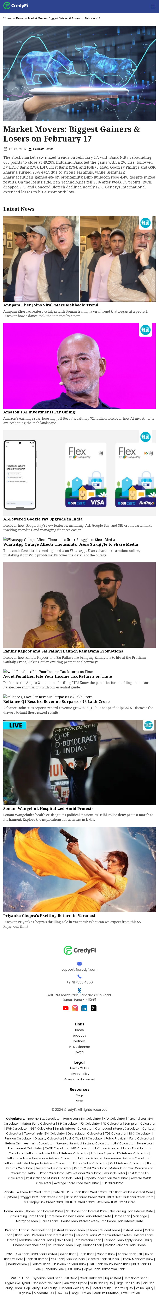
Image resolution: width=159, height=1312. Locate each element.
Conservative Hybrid (47, 1283)
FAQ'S (80, 1052)
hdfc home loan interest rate (121, 1221)
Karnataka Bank (113, 1269)
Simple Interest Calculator (74, 1128)
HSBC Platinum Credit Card (85, 1197)
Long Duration (81, 1293)
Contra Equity (123, 1288)
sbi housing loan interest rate (132, 1211)
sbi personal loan (61, 1245)
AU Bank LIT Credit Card (34, 1192)
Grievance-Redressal (79, 1079)
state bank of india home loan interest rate (79, 1216)
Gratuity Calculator (48, 1138)
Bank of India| (76, 1259)
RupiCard (11, 1197)
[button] (153, 6)
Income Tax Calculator (44, 1119)
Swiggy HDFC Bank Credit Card (41, 1197)
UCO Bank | (75, 1269)
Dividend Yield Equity (74, 1288)
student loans (110, 1230)
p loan (93, 1230)
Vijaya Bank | (93, 1269)
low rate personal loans (37, 1240)
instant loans (133, 1230)
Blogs (79, 1095)
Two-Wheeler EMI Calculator (44, 1133)
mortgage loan (27, 1221)
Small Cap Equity (27, 1288)
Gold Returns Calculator (127, 1163)
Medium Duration (106, 1293)
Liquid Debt (113, 1278)
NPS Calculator (82, 1148)
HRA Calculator (114, 1119)
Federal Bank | (42, 1264)
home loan (122, 1216)
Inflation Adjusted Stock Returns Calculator (57, 1153)
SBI (140, 1254)
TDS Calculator (115, 1133)
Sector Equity (102, 1288)
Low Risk (62, 1293)
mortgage (140, 1216)
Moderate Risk (44, 1293)
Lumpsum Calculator (140, 1124)
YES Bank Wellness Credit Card (131, 1192)
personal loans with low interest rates (104, 1235)
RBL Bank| (97, 1264)
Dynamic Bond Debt (47, 1278)
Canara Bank (106, 1254)
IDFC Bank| (140, 1264)
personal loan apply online (123, 1240)
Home (7, 18)
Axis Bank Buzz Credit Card (116, 1202)
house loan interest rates (80, 1221)
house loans (50, 1221)
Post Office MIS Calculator (84, 1138)
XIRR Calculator (114, 1173)
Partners (79, 1041)
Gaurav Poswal (43, 149)
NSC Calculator (140, 1133)
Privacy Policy (79, 1074)
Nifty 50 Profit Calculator (46, 1173)
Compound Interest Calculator (117, 1128)
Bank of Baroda (37, 1259)
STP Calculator (112, 1183)
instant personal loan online (125, 1245)
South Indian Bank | (118, 1264)
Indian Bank (68, 1254)
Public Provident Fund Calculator (129, 1138)
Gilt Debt (70, 1278)
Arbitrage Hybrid (75, 1283)
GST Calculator (41, 1128)
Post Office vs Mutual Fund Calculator (53, 1178)
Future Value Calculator (90, 1163)
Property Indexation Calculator (106, 1178)
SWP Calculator (17, 1128)
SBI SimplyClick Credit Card (43, 1202)
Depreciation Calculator (85, 1133)
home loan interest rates (45, 1211)
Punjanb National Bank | (71, 1264)
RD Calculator (112, 1124)
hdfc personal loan (88, 1240)
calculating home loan (27, 1216)
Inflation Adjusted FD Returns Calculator (119, 1153)
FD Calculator (90, 1124)
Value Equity (144, 1288)
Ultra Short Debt (135, 1278)
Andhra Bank (127, 1254)
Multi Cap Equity (101, 1283)
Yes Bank (57, 1259)
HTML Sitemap (79, 1047)
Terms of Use (79, 1068)
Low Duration (130, 1293)
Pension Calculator (18, 1138)
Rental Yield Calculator (90, 1168)
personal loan (41, 1230)
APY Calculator (124, 1143)
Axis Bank (23, 1254)
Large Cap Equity (128, 1283)
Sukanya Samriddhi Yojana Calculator (83, 1143)
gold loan (64, 1240)
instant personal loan (70, 1230)
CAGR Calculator (57, 1148)
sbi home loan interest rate (86, 1211)
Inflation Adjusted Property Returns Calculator (38, 1163)
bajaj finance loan (89, 1245)
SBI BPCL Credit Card (80, 1202)
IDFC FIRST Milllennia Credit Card (130, 1197)
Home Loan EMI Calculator (82, 1119)
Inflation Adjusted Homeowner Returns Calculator (114, 1158)
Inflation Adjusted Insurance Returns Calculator (41, 1158)
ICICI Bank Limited (44, 1254)
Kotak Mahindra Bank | (139, 1259)
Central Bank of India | (104, 1259)
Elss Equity (49, 1288)
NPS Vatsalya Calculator (83, 1173)
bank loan (22, 1235)
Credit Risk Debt (91, 1278)
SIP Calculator (68, 1124)
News (19, 18)
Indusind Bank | (19, 1264)
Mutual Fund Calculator (38, 1124)
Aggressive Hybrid (17, 1283)
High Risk (25, 1293)
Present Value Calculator (53, 1168)
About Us (79, 1035)
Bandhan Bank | (55, 1269)
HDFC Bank (86, 1254)
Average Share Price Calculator (76, 1183)
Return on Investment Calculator (29, 1143)
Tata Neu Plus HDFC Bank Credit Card (80, 1192)
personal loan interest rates (53, 1235)
